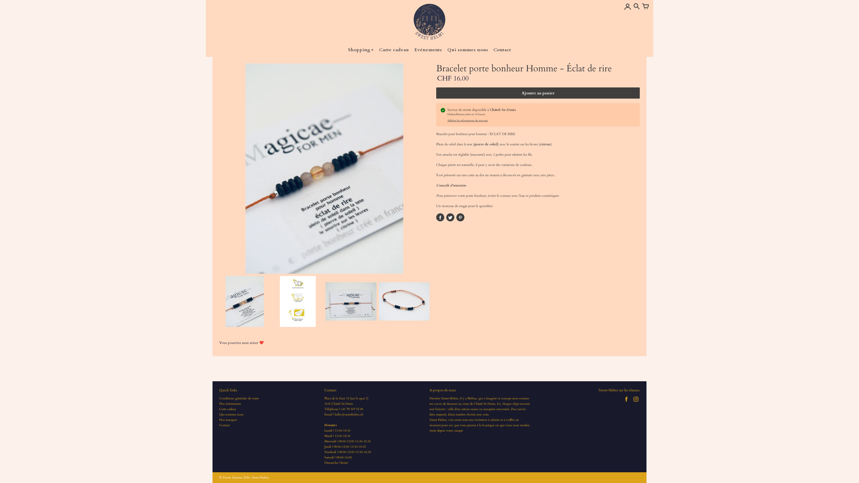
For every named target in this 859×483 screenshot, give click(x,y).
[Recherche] (636, 6)
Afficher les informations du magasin (467, 120)
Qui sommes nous (231, 414)
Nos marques (228, 420)
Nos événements (230, 404)
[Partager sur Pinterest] (460, 217)
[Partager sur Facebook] (440, 217)
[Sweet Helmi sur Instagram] (636, 402)
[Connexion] (627, 6)
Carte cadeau (227, 409)
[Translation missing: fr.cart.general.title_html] (645, 6)
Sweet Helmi (259, 477)
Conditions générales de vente (239, 398)
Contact (224, 425)
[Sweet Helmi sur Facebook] (626, 402)
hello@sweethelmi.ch (349, 414)
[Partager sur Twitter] (450, 217)
